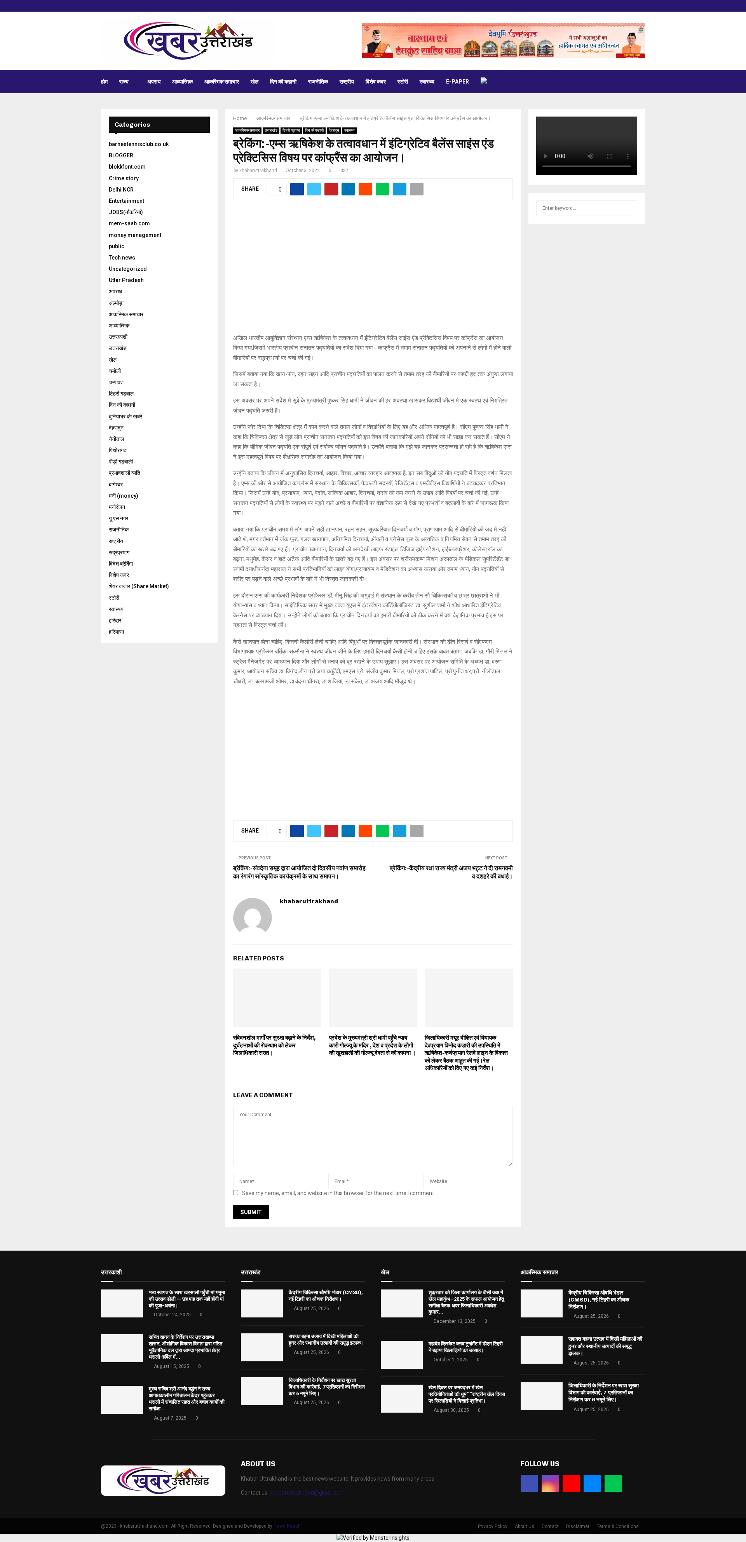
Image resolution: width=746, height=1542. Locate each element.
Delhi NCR (121, 189)
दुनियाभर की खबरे (125, 416)
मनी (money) (123, 496)
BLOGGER (121, 155)
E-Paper (457, 81)
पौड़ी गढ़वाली (121, 461)
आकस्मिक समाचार (221, 81)
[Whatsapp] (613, 1483)
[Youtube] (571, 1483)
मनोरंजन (117, 507)
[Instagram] (550, 1483)
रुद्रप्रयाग (119, 552)
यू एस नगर (118, 518)
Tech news (122, 257)
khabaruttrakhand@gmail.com (307, 1493)
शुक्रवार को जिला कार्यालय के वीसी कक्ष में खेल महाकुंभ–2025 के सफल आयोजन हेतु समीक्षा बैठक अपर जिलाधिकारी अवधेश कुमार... (466, 1302)
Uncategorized (128, 269)
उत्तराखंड (271, 130)
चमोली (115, 371)
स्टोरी (402, 81)
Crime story (124, 178)
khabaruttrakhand (258, 170)
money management (135, 235)
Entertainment (126, 201)
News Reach (287, 1526)
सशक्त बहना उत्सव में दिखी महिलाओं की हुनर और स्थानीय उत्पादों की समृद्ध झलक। (326, 1339)
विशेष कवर (376, 81)
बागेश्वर (116, 484)
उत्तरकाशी (118, 337)
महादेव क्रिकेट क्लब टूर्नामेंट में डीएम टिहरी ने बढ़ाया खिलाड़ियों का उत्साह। (466, 1347)
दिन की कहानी (283, 81)
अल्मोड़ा (116, 303)
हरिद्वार (115, 620)
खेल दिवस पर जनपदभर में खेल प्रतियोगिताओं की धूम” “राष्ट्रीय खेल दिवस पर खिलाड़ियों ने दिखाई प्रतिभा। (467, 1394)
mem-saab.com (129, 223)
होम (104, 81)
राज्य (124, 81)
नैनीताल (116, 439)
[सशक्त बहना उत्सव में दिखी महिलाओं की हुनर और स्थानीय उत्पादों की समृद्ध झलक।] (262, 1347)
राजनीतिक (318, 81)
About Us (524, 1526)
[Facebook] (529, 1483)
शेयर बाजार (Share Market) (139, 586)
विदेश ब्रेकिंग (121, 564)
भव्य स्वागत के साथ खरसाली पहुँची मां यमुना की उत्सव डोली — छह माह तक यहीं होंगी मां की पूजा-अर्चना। (187, 1299)
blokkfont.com (127, 167)
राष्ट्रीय (347, 81)
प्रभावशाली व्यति (124, 473)
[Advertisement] (373, 271)
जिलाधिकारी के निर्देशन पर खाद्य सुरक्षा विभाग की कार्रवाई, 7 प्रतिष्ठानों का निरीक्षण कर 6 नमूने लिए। (327, 1386)
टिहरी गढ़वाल (291, 130)
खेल (254, 81)
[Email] (592, 1483)
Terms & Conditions (618, 1526)
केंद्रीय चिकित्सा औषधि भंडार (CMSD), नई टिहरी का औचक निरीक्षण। (326, 1295)
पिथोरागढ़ (118, 450)
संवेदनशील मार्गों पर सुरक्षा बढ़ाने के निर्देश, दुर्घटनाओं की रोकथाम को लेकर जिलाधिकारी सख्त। (274, 1045)
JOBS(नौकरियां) (126, 212)
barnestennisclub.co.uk (139, 144)
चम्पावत (116, 382)
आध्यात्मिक (182, 81)
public (116, 246)
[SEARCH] (629, 208)
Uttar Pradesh (126, 280)
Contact (550, 1526)
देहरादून (334, 130)
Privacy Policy (492, 1526)
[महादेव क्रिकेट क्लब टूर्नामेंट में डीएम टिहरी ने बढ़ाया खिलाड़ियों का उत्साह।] (402, 1355)
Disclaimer (577, 1526)
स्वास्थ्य (427, 81)
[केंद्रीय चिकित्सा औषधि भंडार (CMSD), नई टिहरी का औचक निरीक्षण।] (262, 1303)
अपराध (153, 81)
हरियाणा (116, 632)
